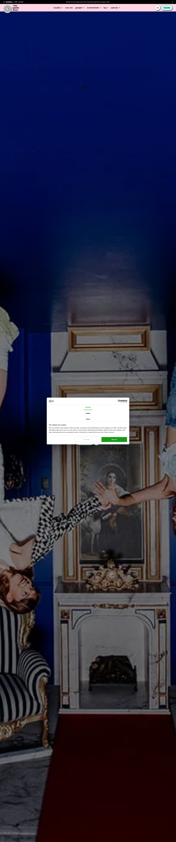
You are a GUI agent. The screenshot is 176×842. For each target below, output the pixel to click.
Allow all (114, 439)
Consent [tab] (88, 407)
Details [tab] (88, 413)
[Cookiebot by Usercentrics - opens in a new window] (119, 401)
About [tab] (88, 419)
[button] (58, 8)
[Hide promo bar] (172, 2)
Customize (86, 439)
